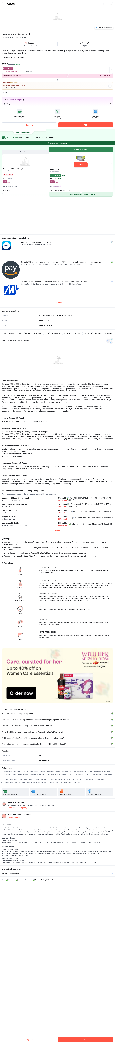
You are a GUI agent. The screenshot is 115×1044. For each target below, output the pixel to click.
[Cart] (110, 4)
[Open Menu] (4, 4)
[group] (57, 15)
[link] (11, 4)
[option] (9, 333)
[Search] (105, 4)
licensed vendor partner (11, 851)
